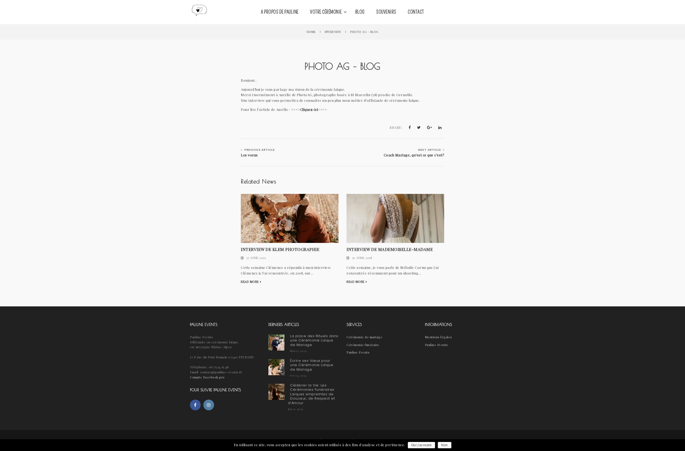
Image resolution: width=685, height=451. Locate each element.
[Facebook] (195, 405)
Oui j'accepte (421, 445)
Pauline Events (358, 352)
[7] (289, 218)
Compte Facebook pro (207, 377)
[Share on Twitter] (419, 127)
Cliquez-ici (309, 109)
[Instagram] (208, 405)
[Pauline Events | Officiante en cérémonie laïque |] (199, 12)
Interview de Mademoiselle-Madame (390, 249)
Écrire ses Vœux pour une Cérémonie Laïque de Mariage (311, 365)
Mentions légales (438, 337)
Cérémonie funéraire (363, 345)
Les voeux (249, 155)
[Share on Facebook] (410, 127)
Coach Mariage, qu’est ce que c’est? (414, 155)
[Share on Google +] (429, 127)
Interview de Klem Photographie (280, 249)
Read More (250, 282)
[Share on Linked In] (440, 127)
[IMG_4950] (395, 218)
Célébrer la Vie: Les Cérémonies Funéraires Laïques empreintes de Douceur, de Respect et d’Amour (311, 394)
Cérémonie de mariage (364, 337)
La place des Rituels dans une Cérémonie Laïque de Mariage (314, 340)
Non (444, 445)
